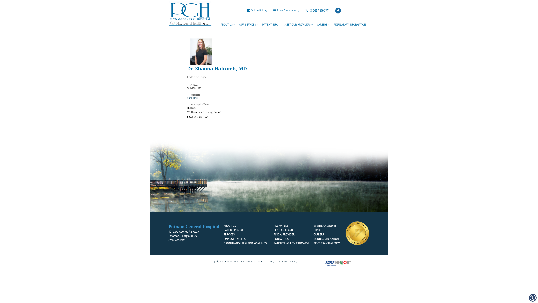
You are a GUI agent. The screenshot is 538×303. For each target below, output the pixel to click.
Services (229, 234)
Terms (260, 261)
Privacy (270, 261)
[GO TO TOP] (524, 300)
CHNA (317, 230)
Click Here (193, 98)
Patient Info (270, 24)
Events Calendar (325, 225)
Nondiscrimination (326, 239)
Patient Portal (233, 230)
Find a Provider (284, 234)
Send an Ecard (283, 230)
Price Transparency (287, 10)
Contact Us (281, 239)
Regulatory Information (350, 24)
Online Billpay (258, 10)
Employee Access (235, 239)
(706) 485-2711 (319, 10)
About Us (227, 24)
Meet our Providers (298, 24)
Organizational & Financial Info (245, 243)
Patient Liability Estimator (291, 243)
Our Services (247, 24)
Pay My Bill (281, 225)
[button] (338, 10)
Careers (322, 24)
